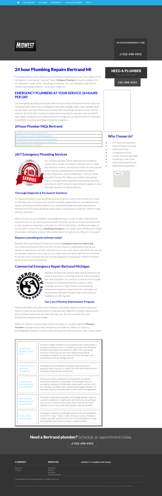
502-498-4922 (127, 82)
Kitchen (43, 3)
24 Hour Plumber (74, 3)
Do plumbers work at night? (28, 145)
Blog (89, 3)
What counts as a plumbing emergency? (33, 136)
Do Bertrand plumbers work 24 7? (31, 132)
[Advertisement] (81, 21)
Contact (18, 470)
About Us (18, 468)
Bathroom (29, 3)
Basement (56, 3)
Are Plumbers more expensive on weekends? (36, 142)
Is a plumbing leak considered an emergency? (36, 139)
